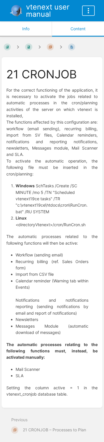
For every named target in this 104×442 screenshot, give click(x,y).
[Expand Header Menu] (88, 10)
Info (25, 28)
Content (78, 28)
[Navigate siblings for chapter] (39, 47)
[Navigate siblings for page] (61, 47)
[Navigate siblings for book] (18, 47)
